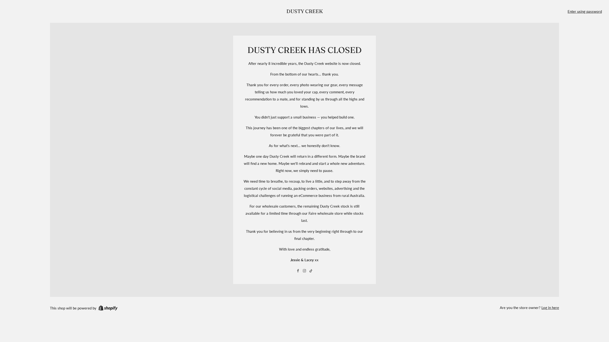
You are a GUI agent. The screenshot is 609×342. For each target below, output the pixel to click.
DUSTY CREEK (304, 11)
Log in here (550, 307)
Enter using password (585, 11)
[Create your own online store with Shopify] (108, 308)
